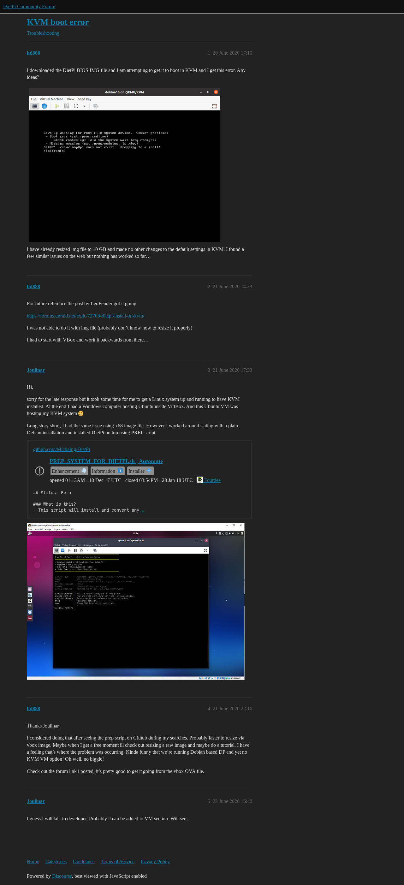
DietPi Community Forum (29, 6)
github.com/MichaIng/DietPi (61, 449)
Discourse (62, 876)
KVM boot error (58, 22)
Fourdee (212, 480)
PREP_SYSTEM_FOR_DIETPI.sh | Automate (106, 461)
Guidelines (83, 861)
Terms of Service (117, 861)
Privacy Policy (155, 861)
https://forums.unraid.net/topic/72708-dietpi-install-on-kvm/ (85, 315)
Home (33, 861)
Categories (56, 861)
